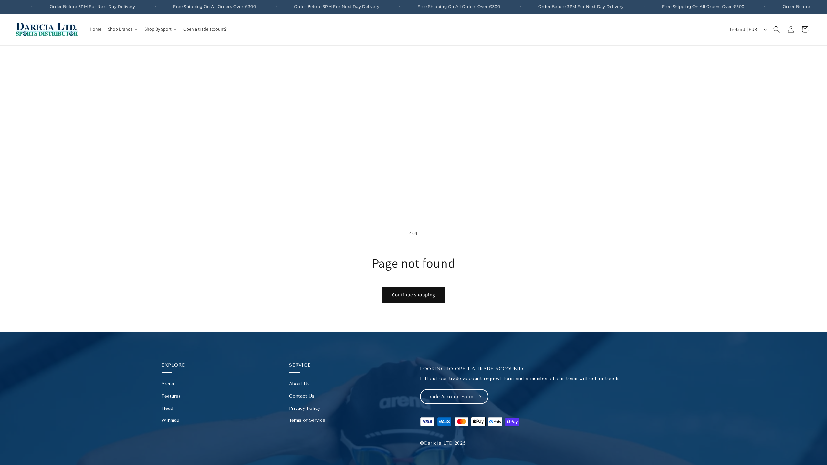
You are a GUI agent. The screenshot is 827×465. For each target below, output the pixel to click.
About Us (299, 384)
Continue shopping (413, 295)
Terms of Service (307, 420)
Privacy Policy (304, 408)
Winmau (170, 420)
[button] (776, 29)
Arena (168, 384)
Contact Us (301, 396)
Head (167, 408)
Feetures (171, 396)
